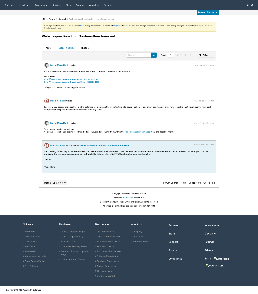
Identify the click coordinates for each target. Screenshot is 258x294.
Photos (85, 47)
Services (173, 225)
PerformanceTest (33, 236)
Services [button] (57, 4)
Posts (49, 47)
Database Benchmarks (108, 261)
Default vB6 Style (53, 182)
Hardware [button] (24, 4)
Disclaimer (211, 233)
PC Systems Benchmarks (109, 251)
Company (137, 231)
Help (183, 182)
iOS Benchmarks (105, 271)
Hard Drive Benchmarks (108, 241)
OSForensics (31, 241)
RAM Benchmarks (105, 246)
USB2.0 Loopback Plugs (73, 236)
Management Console (35, 256)
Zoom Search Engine (35, 261)
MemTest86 (30, 246)
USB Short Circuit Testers (73, 259)
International (212, 225)
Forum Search (170, 182)
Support (80, 4)
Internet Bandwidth (106, 276)
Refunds (209, 242)
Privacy (209, 250)
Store (172, 233)
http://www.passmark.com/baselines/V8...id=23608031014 (71, 79)
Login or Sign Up (206, 12)
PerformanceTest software (137, 132)
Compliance (175, 258)
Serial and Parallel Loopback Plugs (75, 253)
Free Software (32, 266)
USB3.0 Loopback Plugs (73, 231)
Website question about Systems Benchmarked (104, 145)
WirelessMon (31, 251)
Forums (108, 4)
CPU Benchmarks (105, 231)
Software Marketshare (107, 256)
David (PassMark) (59, 65)
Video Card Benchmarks (108, 236)
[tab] (48, 48)
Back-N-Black (58, 100)
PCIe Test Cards (69, 241)
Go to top (209, 182)
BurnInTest (30, 231)
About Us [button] (94, 4)
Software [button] (10, 4)
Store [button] (69, 4)
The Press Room (141, 241)
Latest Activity (66, 47)
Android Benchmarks (107, 266)
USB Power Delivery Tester (74, 246)
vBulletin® (128, 197)
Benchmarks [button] (41, 4)
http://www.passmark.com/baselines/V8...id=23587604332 (71, 82)
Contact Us (194, 182)
